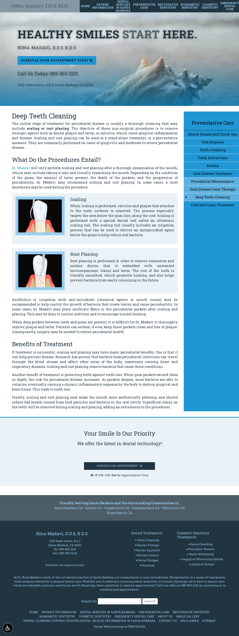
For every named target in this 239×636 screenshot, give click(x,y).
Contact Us (168, 621)
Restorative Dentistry (191, 612)
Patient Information (59, 612)
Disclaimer (190, 621)
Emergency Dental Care (134, 616)
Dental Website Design (109, 626)
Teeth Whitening (201, 554)
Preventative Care (213, 123)
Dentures (148, 565)
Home (85, 6)
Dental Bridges (148, 560)
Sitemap (209, 621)
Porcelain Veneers (201, 549)
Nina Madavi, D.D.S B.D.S (47, 47)
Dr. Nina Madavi (29, 577)
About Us (165, 616)
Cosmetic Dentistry (95, 616)
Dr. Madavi (21, 168)
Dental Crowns (148, 555)
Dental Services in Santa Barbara (107, 612)
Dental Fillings (148, 545)
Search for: (89, 601)
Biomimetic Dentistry (57, 616)
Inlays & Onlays (203, 564)
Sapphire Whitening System (202, 559)
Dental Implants (148, 550)
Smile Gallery (188, 616)
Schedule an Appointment (65, 565)
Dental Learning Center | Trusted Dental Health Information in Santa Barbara (89, 621)
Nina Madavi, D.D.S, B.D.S (39, 6)
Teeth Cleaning (148, 540)
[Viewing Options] (8, 628)
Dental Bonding (201, 544)
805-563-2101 (67, 549)
